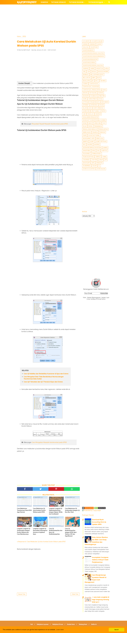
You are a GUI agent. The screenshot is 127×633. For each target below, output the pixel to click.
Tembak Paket (96, 153)
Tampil (27, 83)
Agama (99, 44)
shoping (96, 144)
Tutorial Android (58, 2)
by (93, 80)
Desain (85, 92)
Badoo (94, 71)
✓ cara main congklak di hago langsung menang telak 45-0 (100, 599)
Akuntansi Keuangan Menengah (93, 56)
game (84, 99)
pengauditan (103, 129)
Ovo (104, 123)
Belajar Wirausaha (96, 74)
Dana (104, 89)
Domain (100, 92)
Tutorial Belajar (76, 2)
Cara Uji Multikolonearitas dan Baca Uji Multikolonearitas (55, 531)
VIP (106, 159)
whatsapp (86, 162)
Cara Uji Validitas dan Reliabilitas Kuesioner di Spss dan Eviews (46, 374)
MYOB (84, 123)
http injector (87, 102)
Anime (92, 68)
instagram (104, 102)
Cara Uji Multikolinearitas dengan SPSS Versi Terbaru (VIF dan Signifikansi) (71, 532)
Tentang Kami (83, 624)
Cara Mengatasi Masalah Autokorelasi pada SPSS (49, 442)
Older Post (75, 594)
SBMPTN (85, 141)
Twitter (94, 159)
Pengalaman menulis (90, 129)
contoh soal (94, 83)
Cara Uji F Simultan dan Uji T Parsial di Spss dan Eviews (43, 382)
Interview (94, 105)
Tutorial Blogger (95, 2)
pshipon (95, 132)
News (90, 123)
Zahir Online (101, 169)
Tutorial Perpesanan (67, 11)
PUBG (84, 135)
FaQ (31, 624)
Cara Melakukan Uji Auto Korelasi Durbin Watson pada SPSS (39, 510)
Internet (86, 105)
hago (100, 99)
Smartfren (86, 150)
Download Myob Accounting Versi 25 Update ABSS (99, 522)
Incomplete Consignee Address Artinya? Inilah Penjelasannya (100, 559)
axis (88, 71)
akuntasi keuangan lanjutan (93, 65)
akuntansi (94, 47)
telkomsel (86, 153)
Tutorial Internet (65, 7)
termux (97, 156)
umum (101, 159)
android (85, 68)
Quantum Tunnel (94, 135)
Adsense (92, 44)
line (84, 114)
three (104, 156)
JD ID (90, 108)
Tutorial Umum (87, 11)
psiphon (102, 132)
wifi (93, 162)
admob (85, 44)
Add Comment (52, 50)
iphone (101, 105)
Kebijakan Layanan (42, 624)
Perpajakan (87, 132)
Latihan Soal (86, 16)
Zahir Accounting (89, 169)
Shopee (89, 144)
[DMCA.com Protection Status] (100, 509)
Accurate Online (97, 41)
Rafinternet (27, 2)
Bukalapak (86, 80)
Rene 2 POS (99, 138)
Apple (107, 68)
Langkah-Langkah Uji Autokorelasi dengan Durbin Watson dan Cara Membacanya (23, 531)
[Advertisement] (48, 66)
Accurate (86, 41)
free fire (102, 96)
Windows (99, 162)
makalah (91, 114)
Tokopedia (86, 159)
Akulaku (86, 47)
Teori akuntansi (88, 156)
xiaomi (94, 165)
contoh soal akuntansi (91, 86)
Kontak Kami (71, 624)
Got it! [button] (117, 629)
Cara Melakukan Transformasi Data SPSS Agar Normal (24, 510)
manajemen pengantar (90, 117)
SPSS (93, 150)
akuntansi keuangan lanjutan (93, 53)
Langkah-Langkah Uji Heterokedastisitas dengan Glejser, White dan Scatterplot (55, 511)
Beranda (44, 2)
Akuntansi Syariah (89, 62)
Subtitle (104, 150)
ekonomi (86, 96)
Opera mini (97, 123)
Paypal (91, 126)
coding (85, 83)
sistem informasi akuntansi (92, 147)
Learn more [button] (60, 629)
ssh (98, 150)
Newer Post (21, 594)
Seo (84, 144)
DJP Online (92, 92)
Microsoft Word (88, 120)
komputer (86, 111)
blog (99, 77)
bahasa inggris (103, 71)
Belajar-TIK (86, 77)
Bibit (93, 77)
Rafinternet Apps (88, 138)
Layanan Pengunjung (61, 20)
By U (97, 80)
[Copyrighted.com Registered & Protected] (88, 509)
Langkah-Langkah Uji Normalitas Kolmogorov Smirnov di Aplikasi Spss (40, 531)
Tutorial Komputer (84, 7)
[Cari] (109, 2)
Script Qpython (101, 141)
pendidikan (98, 126)
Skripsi (105, 147)
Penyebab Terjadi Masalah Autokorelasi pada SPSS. (50, 124)
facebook (93, 96)
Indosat (96, 102)
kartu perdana (98, 108)
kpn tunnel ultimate (98, 111)
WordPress (86, 165)
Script (92, 141)
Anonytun (99, 68)
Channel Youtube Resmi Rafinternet (34, 20)
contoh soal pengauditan (92, 89)
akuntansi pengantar (90, 59)
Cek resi (102, 80)
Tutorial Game (47, 7)
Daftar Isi (94, 624)
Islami (85, 108)
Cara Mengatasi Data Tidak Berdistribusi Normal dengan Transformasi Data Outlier (44, 378)
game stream (92, 99)
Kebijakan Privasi (57, 624)
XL (99, 165)
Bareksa (85, 74)
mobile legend (101, 120)
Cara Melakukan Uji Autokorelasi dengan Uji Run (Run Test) (72, 510)
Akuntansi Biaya (88, 50)
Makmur (98, 114)
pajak (85, 126)
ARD (84, 71)
